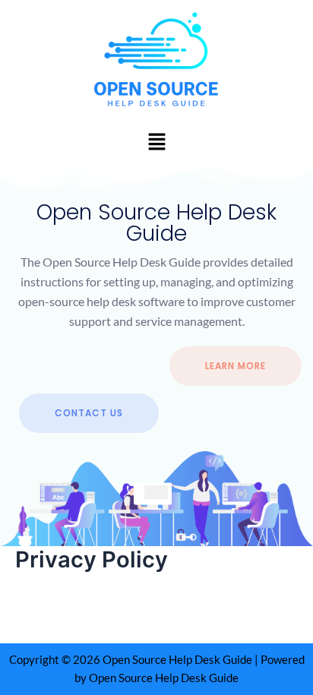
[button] (156, 141)
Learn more (235, 365)
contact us (89, 412)
